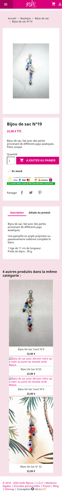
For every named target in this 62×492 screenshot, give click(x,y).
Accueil (12, 18)
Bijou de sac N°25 (31, 369)
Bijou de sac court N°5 (31, 389)
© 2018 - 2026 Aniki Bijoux (18, 483)
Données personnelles (27, 486)
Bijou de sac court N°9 (31, 349)
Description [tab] (17, 212)
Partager (21, 192)
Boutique (25, 18)
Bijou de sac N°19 (22, 21)
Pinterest (39, 192)
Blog (56, 486)
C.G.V (39, 483)
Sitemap (9, 489)
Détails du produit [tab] (39, 212)
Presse (46, 486)
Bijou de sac (42, 18)
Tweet (30, 192)
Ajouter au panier (37, 160)
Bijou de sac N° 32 (31, 466)
